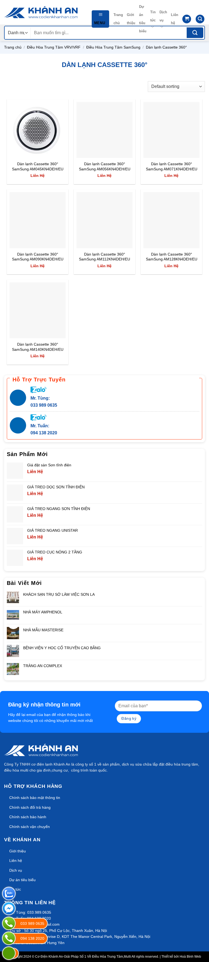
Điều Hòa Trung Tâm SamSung (113, 47)
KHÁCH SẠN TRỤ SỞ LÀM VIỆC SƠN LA (59, 594)
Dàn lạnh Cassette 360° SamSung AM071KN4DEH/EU (171, 166)
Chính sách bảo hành (27, 817)
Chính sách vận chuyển (29, 826)
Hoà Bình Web (190, 956)
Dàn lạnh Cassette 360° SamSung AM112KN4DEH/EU (104, 257)
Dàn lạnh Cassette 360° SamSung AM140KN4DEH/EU (37, 347)
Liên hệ (174, 19)
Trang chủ (118, 19)
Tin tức (153, 16)
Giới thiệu (131, 19)
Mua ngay (24, 150)
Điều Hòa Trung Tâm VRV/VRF (54, 47)
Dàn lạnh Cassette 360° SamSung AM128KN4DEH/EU (171, 257)
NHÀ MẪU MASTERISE (43, 630)
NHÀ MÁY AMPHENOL (42, 612)
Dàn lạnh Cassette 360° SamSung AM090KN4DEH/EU (37, 257)
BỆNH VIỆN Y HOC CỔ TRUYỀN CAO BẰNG (62, 648)
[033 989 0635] (9, 923)
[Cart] (186, 19)
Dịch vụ (163, 16)
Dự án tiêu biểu (142, 19)
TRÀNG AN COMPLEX (42, 666)
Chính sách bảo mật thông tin (34, 797)
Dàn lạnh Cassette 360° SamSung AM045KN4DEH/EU (37, 166)
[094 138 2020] (9, 938)
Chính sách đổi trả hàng (30, 807)
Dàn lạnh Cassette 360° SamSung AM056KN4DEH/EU (104, 166)
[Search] (200, 19)
